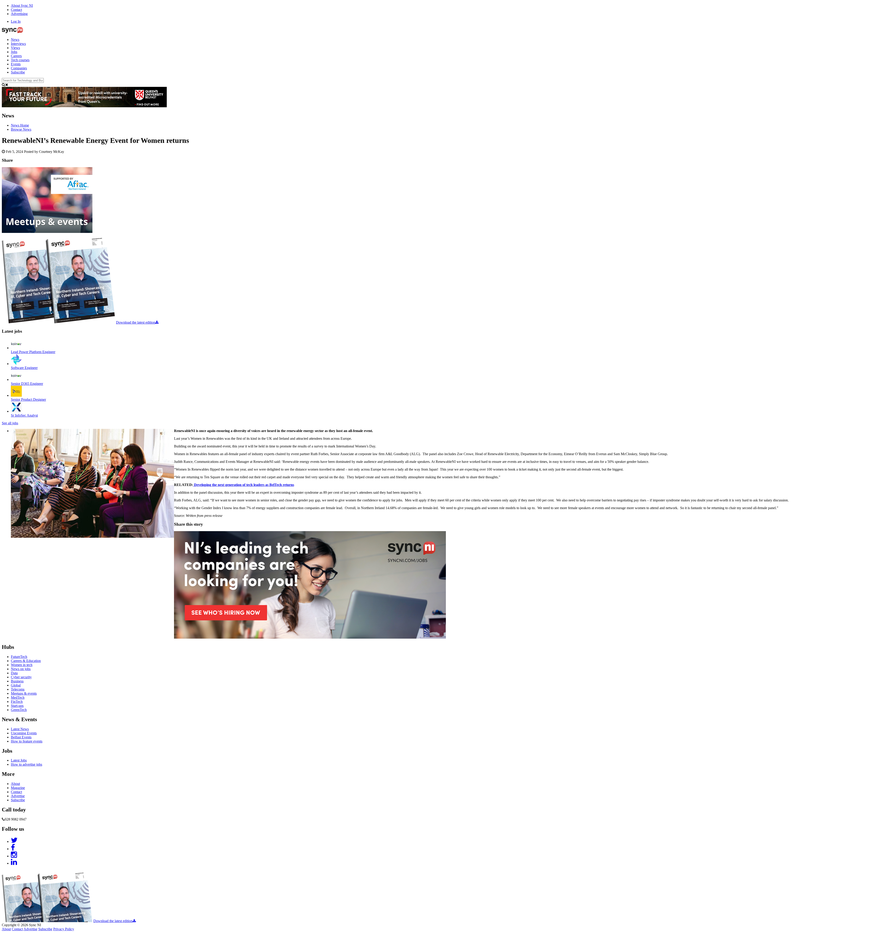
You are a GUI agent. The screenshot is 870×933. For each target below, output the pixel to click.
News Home (20, 125)
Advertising (19, 14)
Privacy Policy (63, 929)
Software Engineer (24, 368)
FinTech (17, 701)
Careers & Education (26, 661)
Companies (19, 68)
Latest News (20, 729)
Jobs (14, 52)
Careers (16, 56)
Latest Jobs (19, 760)
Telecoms (17, 689)
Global (16, 685)
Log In (16, 21)
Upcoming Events (24, 733)
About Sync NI (22, 5)
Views (15, 48)
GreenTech (19, 710)
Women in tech (21, 665)
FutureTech (19, 657)
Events (16, 64)
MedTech (17, 697)
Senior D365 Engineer (27, 384)
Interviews (18, 44)
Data (14, 673)
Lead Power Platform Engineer (33, 352)
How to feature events (26, 741)
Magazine (18, 788)
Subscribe (18, 72)
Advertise (18, 796)
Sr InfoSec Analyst (24, 415)
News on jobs (21, 669)
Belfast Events (21, 737)
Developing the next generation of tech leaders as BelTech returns (243, 485)
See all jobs (10, 423)
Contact (16, 10)
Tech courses (20, 60)
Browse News (21, 129)
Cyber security (21, 677)
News (15, 40)
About (15, 784)
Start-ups (17, 706)
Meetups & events (24, 693)
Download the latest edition (135, 322)
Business (17, 681)
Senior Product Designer (28, 399)
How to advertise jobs (26, 764)
